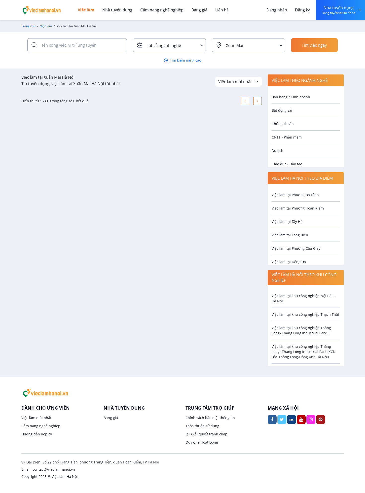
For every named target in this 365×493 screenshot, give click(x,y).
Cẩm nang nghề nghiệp (161, 10)
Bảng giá (199, 10)
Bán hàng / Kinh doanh (291, 97)
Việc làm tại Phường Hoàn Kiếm (298, 208)
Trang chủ (28, 26)
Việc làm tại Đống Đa (289, 261)
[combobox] (169, 45)
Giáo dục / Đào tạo (287, 164)
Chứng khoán (283, 123)
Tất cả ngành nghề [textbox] (164, 45)
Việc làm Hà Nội (65, 476)
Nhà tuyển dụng (117, 10)
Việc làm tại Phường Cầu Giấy (296, 248)
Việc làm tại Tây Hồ (287, 221)
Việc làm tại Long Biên (290, 235)
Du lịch (277, 150)
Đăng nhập (276, 10)
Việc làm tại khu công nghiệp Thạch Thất (305, 314)
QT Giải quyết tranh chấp (206, 434)
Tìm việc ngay (314, 45)
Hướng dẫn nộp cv (36, 434)
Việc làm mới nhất (36, 417)
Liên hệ (222, 10)
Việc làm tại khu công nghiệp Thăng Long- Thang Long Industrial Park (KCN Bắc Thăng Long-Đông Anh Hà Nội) (304, 351)
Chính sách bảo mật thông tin (210, 417)
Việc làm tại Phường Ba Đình (295, 194)
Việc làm (86, 10)
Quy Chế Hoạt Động (201, 442)
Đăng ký (302, 10)
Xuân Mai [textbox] (234, 45)
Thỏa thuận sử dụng (202, 425)
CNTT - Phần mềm (287, 137)
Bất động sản (282, 110)
